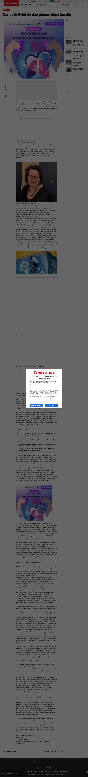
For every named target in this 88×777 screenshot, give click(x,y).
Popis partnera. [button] (38, 394)
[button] (44, 388)
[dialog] (44, 388)
